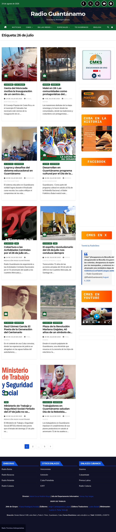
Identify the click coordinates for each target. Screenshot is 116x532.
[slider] (87, 322)
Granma (82, 469)
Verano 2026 (55, 84)
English (97, 27)
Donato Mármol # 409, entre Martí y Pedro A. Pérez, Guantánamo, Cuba (38, 515)
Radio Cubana (8, 486)
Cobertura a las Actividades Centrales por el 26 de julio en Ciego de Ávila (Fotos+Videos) (17, 253)
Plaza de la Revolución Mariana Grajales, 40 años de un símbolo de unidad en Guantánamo (57, 331)
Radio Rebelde (8, 480)
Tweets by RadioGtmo (90, 246)
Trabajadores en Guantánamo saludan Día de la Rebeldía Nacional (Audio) (56, 410)
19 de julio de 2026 (14, 98)
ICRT (42, 486)
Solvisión (44, 475)
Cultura (45, 164)
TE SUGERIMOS (81, 27)
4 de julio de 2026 (52, 98)
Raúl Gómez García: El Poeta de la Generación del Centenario (18, 329)
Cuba (16, 243)
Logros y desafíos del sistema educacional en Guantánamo (18, 170)
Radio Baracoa (8, 475)
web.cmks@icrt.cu (83, 515)
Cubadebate (84, 475)
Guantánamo (9, 84)
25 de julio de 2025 (14, 416)
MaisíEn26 (46, 84)
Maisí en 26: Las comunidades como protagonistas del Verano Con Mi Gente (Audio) (55, 94)
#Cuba (103, 271)
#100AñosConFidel (92, 271)
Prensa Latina (85, 480)
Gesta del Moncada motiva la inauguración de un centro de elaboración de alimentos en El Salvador (19, 94)
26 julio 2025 (9, 164)
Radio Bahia (7, 469)
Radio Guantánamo (58, 13)
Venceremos (45, 469)
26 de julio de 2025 (53, 178)
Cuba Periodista (47, 480)
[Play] (94, 76)
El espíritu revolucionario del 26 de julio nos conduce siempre (58, 250)
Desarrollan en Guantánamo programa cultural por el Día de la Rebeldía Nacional (57, 172)
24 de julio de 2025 (53, 416)
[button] (108, 27)
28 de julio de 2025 (14, 178)
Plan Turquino (19, 84)
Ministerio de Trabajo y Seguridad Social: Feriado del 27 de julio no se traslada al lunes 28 (19, 410)
